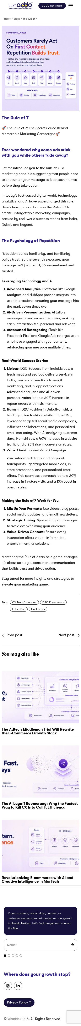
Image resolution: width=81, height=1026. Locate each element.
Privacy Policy (17, 1002)
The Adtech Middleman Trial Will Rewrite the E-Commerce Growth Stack (38, 731)
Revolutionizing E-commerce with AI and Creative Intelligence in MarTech (37, 880)
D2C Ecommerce (53, 602)
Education (18, 609)
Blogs (17, 18)
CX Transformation (24, 602)
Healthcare (38, 609)
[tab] (5, 956)
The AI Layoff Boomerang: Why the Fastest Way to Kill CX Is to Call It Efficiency (40, 805)
